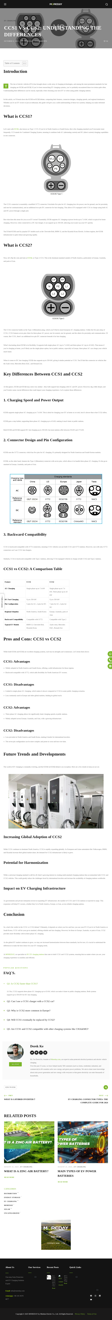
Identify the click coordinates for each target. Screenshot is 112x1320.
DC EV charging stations (35, 954)
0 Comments (41, 41)
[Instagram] (41, 1053)
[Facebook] (36, 1053)
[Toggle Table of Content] (23, 63)
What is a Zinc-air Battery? (26, 1171)
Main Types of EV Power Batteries (77, 1173)
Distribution (11, 1193)
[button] (106, 4)
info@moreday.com (17, 1291)
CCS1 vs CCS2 (10, 1087)
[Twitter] (32, 1053)
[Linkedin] (45, 1053)
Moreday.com (55, 1059)
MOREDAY (10, 954)
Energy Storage (13, 1197)
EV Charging (10, 21)
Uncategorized (12, 1213)
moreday (28, 41)
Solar (8, 1209)
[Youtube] (91, 1299)
